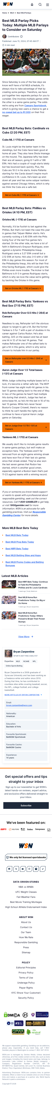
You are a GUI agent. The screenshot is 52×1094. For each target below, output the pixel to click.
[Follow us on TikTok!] (42, 869)
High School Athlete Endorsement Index (26, 907)
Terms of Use (26, 977)
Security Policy (26, 997)
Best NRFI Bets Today (17, 548)
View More (23, 636)
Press (26, 947)
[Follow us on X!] (16, 869)
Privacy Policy (26, 972)
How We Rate (26, 937)
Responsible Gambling (26, 942)
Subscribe (26, 805)
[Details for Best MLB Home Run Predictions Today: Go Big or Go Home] (9, 602)
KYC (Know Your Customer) (26, 992)
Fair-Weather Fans (26, 897)
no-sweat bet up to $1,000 (16, 112)
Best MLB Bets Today (17, 535)
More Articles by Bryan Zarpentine (22, 695)
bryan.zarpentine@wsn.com (19, 705)
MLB (12, 13)
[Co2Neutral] (33, 1032)
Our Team (26, 932)
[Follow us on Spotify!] (36, 869)
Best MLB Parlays (24, 13)
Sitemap (26, 952)
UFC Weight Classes (26, 891)
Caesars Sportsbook (35, 105)
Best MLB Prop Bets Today (20, 541)
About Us (26, 922)
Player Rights (26, 987)
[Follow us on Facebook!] (9, 869)
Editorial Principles (26, 967)
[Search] (40, 4)
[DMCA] (12, 1014)
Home (4, 13)
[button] (47, 4)
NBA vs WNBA (26, 886)
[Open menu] (47, 4)
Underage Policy (26, 982)
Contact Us (26, 927)
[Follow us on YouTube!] (23, 869)
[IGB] (39, 1014)
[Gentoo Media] (14, 1023)
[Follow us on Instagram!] (29, 869)
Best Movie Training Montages (26, 902)
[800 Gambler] (36, 1023)
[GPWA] (18, 1032)
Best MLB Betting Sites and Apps (23, 555)
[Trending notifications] (32, 4)
